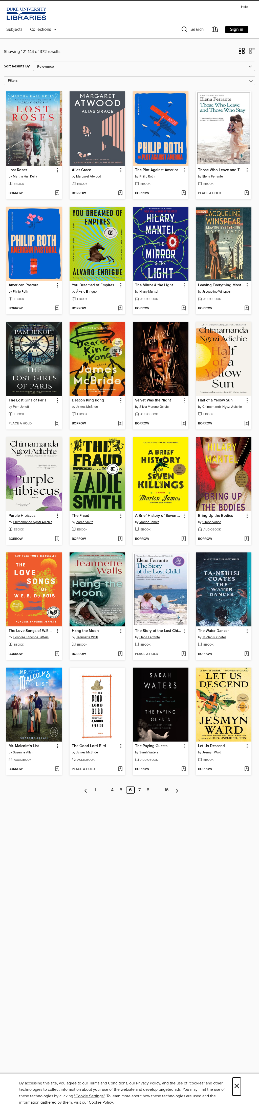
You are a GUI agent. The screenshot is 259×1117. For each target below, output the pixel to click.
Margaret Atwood (88, 176)
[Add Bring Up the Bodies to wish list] (246, 539)
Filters (13, 81)
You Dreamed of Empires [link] (93, 285)
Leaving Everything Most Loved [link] (221, 285)
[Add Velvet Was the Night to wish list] (183, 423)
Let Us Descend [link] (211, 746)
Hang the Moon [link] (85, 631)
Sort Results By (17, 66)
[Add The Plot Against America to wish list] (183, 193)
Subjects (14, 29)
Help (244, 7)
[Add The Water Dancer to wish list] (246, 654)
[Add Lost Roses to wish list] (57, 193)
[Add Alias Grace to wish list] (120, 193)
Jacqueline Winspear (216, 292)
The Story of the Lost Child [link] (158, 631)
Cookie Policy (101, 1102)
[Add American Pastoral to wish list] (57, 308)
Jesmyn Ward (211, 752)
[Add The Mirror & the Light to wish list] (183, 308)
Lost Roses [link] (18, 170)
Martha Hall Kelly (25, 176)
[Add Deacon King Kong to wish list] (120, 423)
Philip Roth (147, 176)
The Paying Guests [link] (151, 746)
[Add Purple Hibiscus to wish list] (57, 539)
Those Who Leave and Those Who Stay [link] (221, 170)
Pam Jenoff (21, 407)
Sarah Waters (148, 752)
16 (166, 790)
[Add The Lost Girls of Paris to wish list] (57, 423)
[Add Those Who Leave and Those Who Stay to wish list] (246, 193)
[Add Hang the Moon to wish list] (120, 654)
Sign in (236, 29)
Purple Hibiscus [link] (22, 516)
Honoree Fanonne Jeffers (31, 637)
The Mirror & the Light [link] (154, 285)
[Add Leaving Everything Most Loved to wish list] (246, 308)
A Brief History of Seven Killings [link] (158, 516)
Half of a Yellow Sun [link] (215, 400)
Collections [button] (41, 29)
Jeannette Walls (87, 637)
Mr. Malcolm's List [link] (24, 746)
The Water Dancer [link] (213, 631)
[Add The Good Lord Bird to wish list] (120, 769)
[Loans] (215, 30)
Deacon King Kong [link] (88, 400)
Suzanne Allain (23, 752)
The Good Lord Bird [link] (89, 746)
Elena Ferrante (212, 176)
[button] (192, 30)
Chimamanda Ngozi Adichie (222, 407)
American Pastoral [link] (24, 285)
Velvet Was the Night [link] (153, 400)
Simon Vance (211, 522)
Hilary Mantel (148, 292)
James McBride (87, 407)
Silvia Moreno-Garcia (154, 407)
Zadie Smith (84, 522)
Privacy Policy (148, 1083)
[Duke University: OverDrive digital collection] (26, 14)
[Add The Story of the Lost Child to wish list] (183, 654)
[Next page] (177, 790)
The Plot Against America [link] (156, 170)
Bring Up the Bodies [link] (215, 516)
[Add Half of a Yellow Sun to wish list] (246, 423)
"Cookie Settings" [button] (89, 1096)
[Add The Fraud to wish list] (120, 539)
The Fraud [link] (80, 516)
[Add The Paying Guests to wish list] (183, 769)
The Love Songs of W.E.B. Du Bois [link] (32, 631)
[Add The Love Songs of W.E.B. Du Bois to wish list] (57, 654)
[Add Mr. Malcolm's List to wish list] (57, 769)
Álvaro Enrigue (86, 292)
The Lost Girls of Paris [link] (27, 400)
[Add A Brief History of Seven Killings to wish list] (183, 539)
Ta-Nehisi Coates (214, 637)
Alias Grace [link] (81, 170)
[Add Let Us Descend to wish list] (246, 769)
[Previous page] (86, 790)
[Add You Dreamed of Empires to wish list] (120, 308)
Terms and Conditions (108, 1083)
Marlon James (149, 522)
